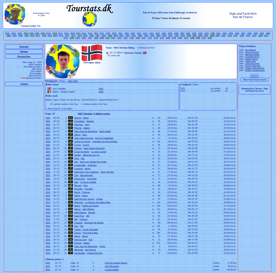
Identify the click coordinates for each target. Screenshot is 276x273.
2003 (145, 33)
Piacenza (78, 124)
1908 (180, 38)
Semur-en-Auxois (82, 141)
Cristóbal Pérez (252, 57)
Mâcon (77, 135)
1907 (186, 38)
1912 (156, 38)
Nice (76, 182)
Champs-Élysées (95, 253)
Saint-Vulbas (105, 131)
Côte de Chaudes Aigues (116, 263)
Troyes (77, 145)
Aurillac (77, 155)
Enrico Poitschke (253, 66)
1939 (223, 35)
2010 (102, 33)
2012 (90, 33)
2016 (66, 33)
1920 (131, 38)
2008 (114, 33)
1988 (237, 33)
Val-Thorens (90, 250)
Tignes (102, 246)
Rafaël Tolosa (251, 59)
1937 (235, 35)
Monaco (78, 185)
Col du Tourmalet (90, 229)
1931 (65, 38)
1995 (194, 33)
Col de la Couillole (88, 182)
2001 (157, 33)
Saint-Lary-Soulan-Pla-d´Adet (93, 162)
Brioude (91, 212)
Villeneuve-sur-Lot (91, 155)
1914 (143, 38)
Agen (76, 158)
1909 (173, 38)
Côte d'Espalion (112, 266)
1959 (146, 35)
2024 (19, 33)
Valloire (87, 128)
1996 (188, 33)
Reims (77, 195)
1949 (206, 35)
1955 (170, 35)
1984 (261, 33)
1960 (140, 35)
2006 (126, 33)
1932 (266, 35)
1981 (14, 35)
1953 (182, 35)
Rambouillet (79, 253)
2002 (151, 33)
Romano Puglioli (28, 26)
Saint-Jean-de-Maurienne (85, 131)
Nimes (87, 168)
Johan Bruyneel (252, 63)
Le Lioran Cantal (98, 151)
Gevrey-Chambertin (104, 138)
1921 (125, 38)
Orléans (78, 148)
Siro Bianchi (250, 50)
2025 (13, 33)
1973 (61, 35)
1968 (91, 35)
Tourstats (24, 46)
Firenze (77, 118)
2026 (7, 33)
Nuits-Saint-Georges (83, 138)
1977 (38, 35)
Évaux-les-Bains (81, 151)
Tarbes (77, 229)
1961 (133, 35)
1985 (255, 33)
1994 (200, 33)
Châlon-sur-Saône (90, 206)
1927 (90, 38)
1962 (127, 35)
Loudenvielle (80, 165)
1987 (243, 33)
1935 (248, 35)
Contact (24, 83)
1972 (67, 35)
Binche (77, 192)
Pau (82, 158)
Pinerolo (78, 128)
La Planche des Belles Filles (97, 202)
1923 (113, 38)
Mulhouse (78, 202)
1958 (152, 35)
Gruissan (78, 168)
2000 (163, 33)
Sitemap (24, 51)
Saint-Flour (79, 216)
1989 (230, 33)
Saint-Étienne (88, 209)
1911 (162, 38)
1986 (249, 33)
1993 (206, 33)
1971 (73, 35)
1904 (203, 38)
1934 (254, 35)
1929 (77, 38)
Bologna (90, 121)
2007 (120, 33)
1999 (170, 33)
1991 (218, 33)
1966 (104, 35)
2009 (108, 33)
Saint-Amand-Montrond (94, 148)
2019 (48, 33)
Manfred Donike (252, 54)
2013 (84, 33)
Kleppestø (128, 52)
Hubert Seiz (250, 61)
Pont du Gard (80, 239)
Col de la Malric (112, 269)
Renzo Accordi (252, 52)
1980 (20, 35)
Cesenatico (79, 121)
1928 (83, 38)
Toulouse (83, 219)
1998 (176, 33)
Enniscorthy (79, 179)
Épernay (86, 192)
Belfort (77, 206)
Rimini (86, 118)
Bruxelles (78, 189)
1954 (176, 35)
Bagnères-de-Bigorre (94, 223)
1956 (164, 35)
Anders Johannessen (255, 70)
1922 (119, 38)
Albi (87, 216)
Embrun (77, 243)
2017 (60, 33)
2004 (139, 33)
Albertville (78, 250)
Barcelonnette (86, 175)
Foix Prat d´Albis (90, 233)
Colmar (99, 199)
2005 (132, 33)
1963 (121, 35)
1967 (97, 35)
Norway (138, 52)
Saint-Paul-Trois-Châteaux (86, 172)
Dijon (84, 135)
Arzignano (92, 165)
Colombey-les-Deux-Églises (105, 141)
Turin (87, 124)
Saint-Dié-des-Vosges (84, 199)
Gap (76, 175)
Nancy (85, 195)
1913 (149, 38)
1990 (224, 33)
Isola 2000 (92, 179)
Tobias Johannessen (254, 68)
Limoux (77, 233)
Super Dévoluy (107, 172)
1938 (229, 35)
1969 (85, 35)
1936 (242, 35)
